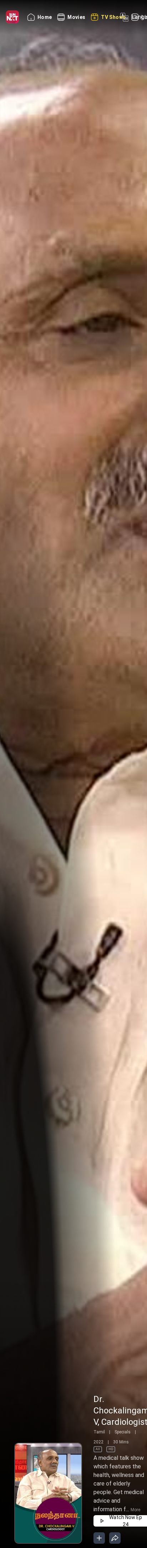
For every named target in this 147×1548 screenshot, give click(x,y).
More (135, 1509)
